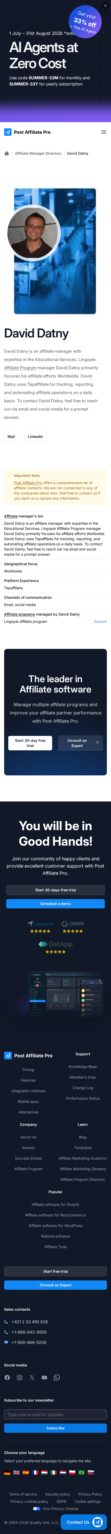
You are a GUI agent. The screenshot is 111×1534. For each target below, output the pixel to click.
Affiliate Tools (55, 1247)
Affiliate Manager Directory (38, 153)
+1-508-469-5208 (28, 1342)
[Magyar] (44, 1472)
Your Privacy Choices (60, 1508)
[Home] (6, 153)
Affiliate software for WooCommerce (55, 1215)
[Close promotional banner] (105, 5)
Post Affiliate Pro (28, 483)
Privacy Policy (90, 1494)
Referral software (55, 1236)
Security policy (57, 1494)
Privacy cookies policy (29, 1501)
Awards (28, 1147)
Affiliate (11, 516)
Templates (83, 1147)
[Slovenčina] (91, 1472)
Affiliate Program (20, 367)
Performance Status (83, 1098)
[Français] (35, 1472)
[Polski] (72, 1472)
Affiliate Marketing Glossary (83, 1169)
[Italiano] (54, 1472)
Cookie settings (88, 1501)
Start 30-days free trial (55, 890)
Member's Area (83, 1077)
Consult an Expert (77, 743)
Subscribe (55, 1428)
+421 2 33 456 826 (29, 1321)
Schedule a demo (55, 903)
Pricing (28, 1069)
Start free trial (55, 1271)
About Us (28, 1137)
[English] (16, 1472)
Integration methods (28, 1091)
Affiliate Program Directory (82, 1179)
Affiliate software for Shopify (55, 1204)
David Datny (77, 153)
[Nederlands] (63, 1472)
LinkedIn (35, 436)
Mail (11, 436)
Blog (82, 1137)
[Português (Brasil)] (81, 1472)
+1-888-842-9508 (29, 1332)
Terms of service (23, 1494)
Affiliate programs (19, 614)
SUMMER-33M (43, 77)
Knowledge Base (83, 1066)
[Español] (26, 1472)
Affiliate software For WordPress (56, 1225)
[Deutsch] (7, 1472)
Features (28, 1080)
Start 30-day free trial (30, 743)
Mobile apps (28, 1101)
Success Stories (28, 1158)
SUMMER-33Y (23, 83)
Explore (100, 621)
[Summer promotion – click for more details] (55, 61)
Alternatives (28, 1112)
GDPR (61, 1501)
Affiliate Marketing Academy (83, 1158)
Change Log (83, 1087)
